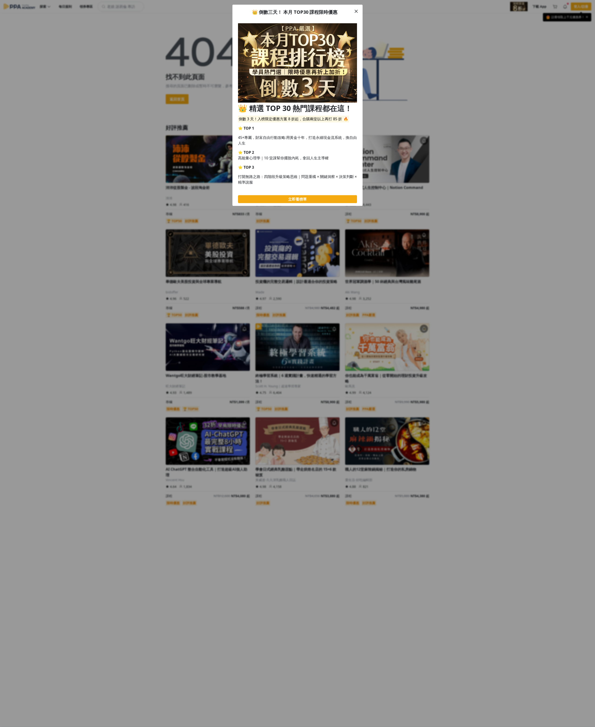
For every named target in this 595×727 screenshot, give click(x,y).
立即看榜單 (297, 199)
